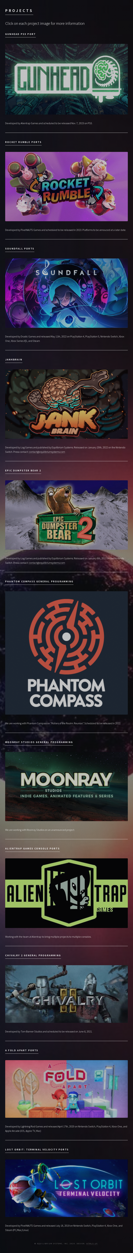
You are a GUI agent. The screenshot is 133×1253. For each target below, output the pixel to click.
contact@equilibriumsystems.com (47, 451)
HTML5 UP (92, 1244)
